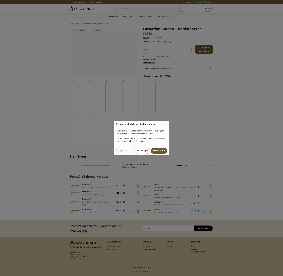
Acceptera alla (159, 150)
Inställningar (142, 150)
